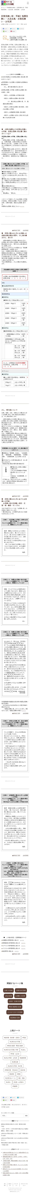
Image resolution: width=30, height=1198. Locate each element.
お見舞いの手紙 (4, 24)
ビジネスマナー (12, 24)
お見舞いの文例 (20, 996)
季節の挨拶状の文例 (15, 1007)
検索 (26, 1115)
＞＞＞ (22, 206)
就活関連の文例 (15, 1018)
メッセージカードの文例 (15, 1012)
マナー (18, 24)
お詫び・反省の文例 (15, 1001)
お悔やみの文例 (21, 990)
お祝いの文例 (8, 990)
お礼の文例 (8, 996)
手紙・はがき (24, 24)
